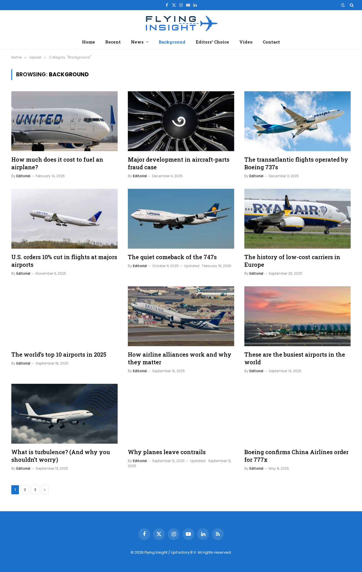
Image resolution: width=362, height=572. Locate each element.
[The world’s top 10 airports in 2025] (64, 316)
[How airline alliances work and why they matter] (181, 316)
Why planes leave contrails (167, 452)
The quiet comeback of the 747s (172, 257)
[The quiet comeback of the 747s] (181, 219)
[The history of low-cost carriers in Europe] (297, 219)
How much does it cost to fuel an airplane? (57, 163)
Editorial (23, 176)
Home (88, 42)
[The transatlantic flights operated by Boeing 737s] (297, 121)
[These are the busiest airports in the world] (297, 316)
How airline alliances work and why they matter (179, 358)
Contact (271, 42)
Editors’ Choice (212, 42)
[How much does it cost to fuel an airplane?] (64, 121)
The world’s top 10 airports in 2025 (58, 354)
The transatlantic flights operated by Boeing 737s (296, 163)
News (137, 42)
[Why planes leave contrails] (181, 414)
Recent (113, 42)
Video (246, 42)
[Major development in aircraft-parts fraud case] (181, 121)
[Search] (351, 5)
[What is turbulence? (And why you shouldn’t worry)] (64, 414)
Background (172, 42)
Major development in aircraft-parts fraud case (178, 163)
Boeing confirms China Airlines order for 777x (296, 455)
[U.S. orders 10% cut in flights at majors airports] (64, 219)
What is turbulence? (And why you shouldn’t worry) (60, 455)
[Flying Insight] (181, 23)
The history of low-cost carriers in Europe (292, 260)
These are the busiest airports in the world (294, 358)
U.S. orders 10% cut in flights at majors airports (64, 260)
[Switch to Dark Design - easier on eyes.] (343, 5)
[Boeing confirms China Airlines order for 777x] (297, 414)
